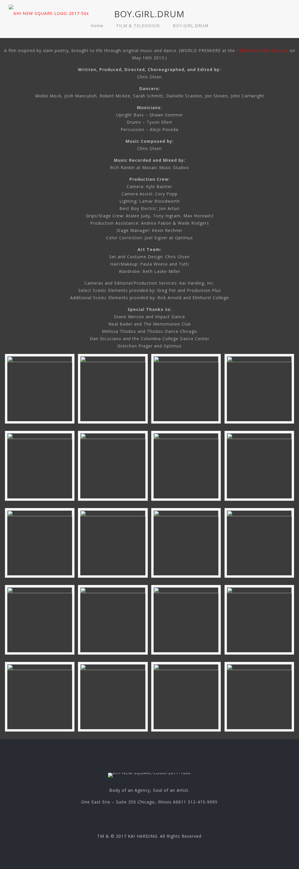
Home (97, 25)
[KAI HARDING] (49, 11)
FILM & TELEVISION (138, 25)
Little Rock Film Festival (262, 50)
